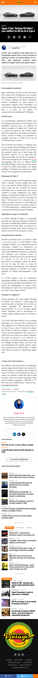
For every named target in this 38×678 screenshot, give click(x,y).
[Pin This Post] (19, 37)
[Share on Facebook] (8, 37)
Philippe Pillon (15, 48)
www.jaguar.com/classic (10, 385)
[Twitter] (23, 434)
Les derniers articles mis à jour (20, 667)
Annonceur (9, 660)
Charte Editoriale (27, 662)
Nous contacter (18, 660)
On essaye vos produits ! (25, 665)
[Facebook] (19, 434)
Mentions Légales (12, 665)
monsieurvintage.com (10, 429)
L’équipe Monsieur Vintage (14, 662)
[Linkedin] (14, 434)
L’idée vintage (28, 660)
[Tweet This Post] (13, 37)
